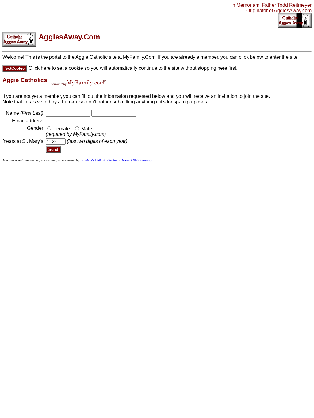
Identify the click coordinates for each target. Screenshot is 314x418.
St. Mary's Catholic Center (98, 160)
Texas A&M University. (136, 160)
